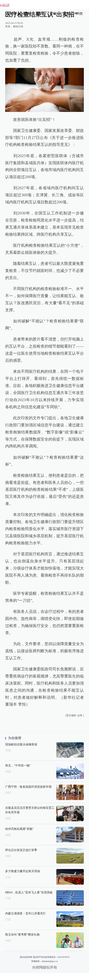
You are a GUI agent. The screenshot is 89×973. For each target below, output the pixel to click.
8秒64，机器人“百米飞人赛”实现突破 (29, 892)
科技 (79, 13)
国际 (26, 13)
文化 (66, 13)
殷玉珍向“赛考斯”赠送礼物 (22, 934)
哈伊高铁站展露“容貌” (19, 828)
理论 (53, 13)
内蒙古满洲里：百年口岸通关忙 (25, 913)
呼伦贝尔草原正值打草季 (21, 850)
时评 (39, 13)
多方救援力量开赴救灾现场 (22, 871)
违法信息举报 (26, 957)
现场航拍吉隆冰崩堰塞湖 (21, 744)
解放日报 (18, 26)
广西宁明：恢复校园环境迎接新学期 (28, 786)
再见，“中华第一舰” (18, 765)
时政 (13, 13)
